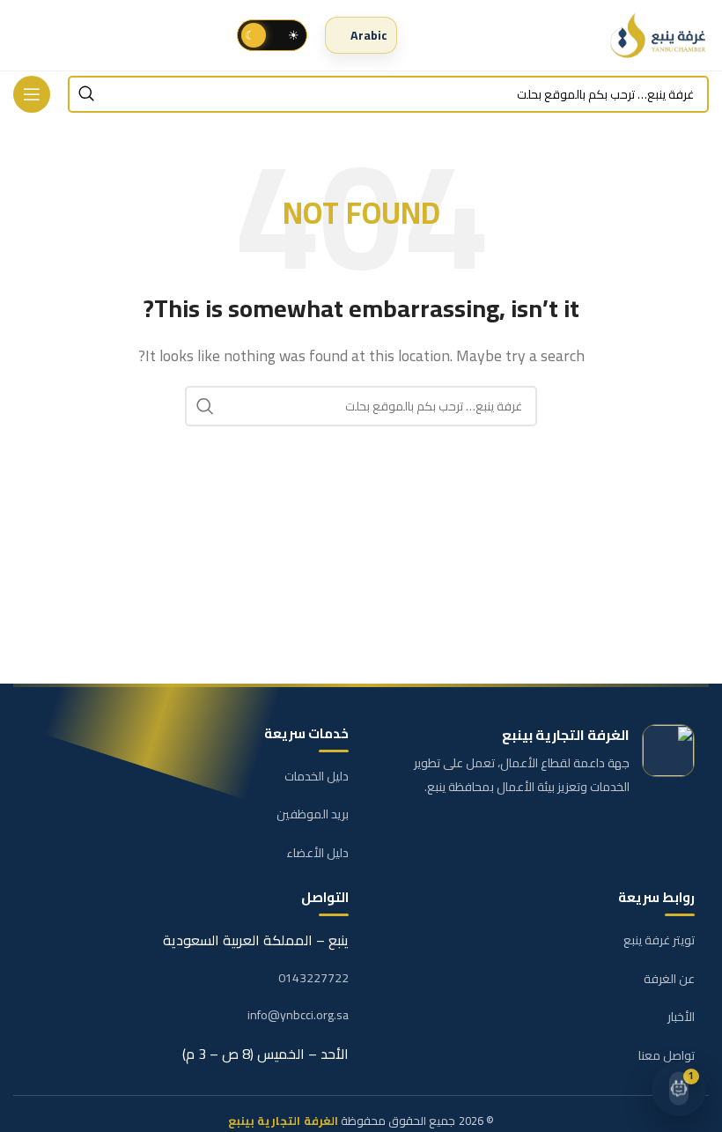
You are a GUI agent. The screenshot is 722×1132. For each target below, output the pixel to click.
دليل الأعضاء (317, 852)
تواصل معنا (666, 1055)
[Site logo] (659, 35)
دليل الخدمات (316, 776)
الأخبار (681, 1016)
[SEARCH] (86, 94)
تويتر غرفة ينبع (659, 940)
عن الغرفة (669, 978)
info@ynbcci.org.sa (298, 1015)
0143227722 (313, 978)
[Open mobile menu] (31, 94)
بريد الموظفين (312, 814)
